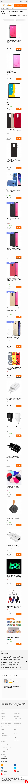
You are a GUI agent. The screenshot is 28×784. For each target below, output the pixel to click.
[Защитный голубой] (9, 639)
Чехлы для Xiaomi (17, 716)
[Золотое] (7, 104)
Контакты (3, 716)
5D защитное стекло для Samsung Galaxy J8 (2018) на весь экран (14, 101)
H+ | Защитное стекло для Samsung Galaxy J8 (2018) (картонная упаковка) (12, 71)
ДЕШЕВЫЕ (19, 15)
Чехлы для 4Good (17, 725)
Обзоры (15, 731)
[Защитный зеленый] (8, 639)
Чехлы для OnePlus (17, 718)
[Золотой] (9, 223)
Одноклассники (7, 765)
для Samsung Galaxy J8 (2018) (12, 656)
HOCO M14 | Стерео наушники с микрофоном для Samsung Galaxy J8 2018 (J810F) (14, 368)
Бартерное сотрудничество (6, 721)
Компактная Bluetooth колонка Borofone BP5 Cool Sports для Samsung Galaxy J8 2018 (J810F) (13, 517)
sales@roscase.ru (17, 740)
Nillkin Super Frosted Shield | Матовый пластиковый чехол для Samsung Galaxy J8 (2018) (14, 220)
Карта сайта (3, 741)
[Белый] (7, 401)
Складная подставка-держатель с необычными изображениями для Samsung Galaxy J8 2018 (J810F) (14, 636)
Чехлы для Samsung (17, 715)
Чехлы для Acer (17, 726)
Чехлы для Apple (17, 713)
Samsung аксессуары (9, 8)
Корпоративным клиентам (6, 723)
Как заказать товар (4, 731)
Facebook (18, 765)
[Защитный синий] (7, 639)
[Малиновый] (7, 490)
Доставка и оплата (4, 715)
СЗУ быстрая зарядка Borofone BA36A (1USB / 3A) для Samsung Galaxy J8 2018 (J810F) (14, 428)
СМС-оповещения (4, 735)
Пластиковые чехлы (21, 20)
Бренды (2, 720)
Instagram (5, 771)
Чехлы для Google (17, 721)
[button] (26, 781)
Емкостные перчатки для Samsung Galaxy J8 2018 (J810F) (13, 487)
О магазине (3, 713)
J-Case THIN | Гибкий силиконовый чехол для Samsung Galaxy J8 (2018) (14, 130)
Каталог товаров (19, 5)
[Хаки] (10, 639)
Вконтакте (5, 768)
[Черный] (7, 133)
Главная (2, 8)
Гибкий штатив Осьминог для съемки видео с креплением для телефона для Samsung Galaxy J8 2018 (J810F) (14, 606)
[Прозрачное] (7, 74)
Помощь (2, 733)
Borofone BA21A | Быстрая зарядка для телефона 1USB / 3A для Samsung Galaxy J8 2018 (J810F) (14, 398)
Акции (2, 718)
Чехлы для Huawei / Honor (19, 720)
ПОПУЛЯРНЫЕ (13, 15)
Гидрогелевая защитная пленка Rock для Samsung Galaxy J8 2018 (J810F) (14, 41)
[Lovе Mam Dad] (7, 579)
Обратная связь (4, 758)
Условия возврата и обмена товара (6, 737)
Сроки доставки (4, 739)
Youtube (5, 774)
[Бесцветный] (8, 133)
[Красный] (8, 223)
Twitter (18, 768)
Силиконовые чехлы (8, 20)
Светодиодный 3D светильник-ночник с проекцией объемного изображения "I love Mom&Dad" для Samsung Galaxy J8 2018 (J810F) (14, 576)
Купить (18, 49)
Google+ (18, 771)
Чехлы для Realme (17, 723)
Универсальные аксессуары (6, 726)
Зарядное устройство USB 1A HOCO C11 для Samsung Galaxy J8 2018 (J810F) (14, 547)
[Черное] (8, 104)
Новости (15, 733)
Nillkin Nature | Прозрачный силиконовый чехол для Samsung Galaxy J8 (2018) (14, 339)
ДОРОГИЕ (24, 15)
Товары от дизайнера (5, 725)
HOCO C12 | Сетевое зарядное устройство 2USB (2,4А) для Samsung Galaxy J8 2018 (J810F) (13, 457)
